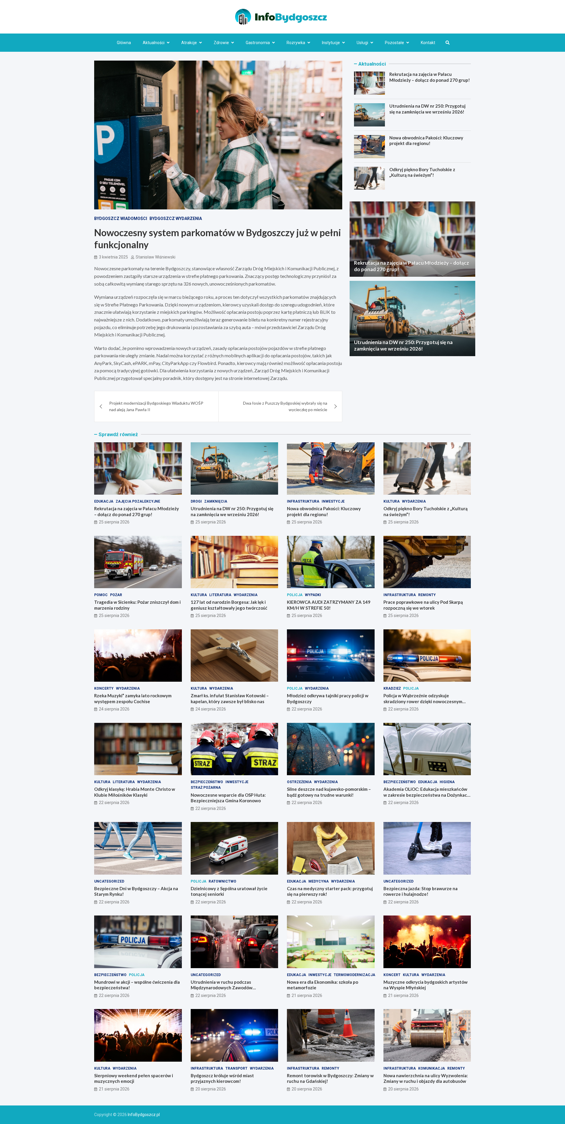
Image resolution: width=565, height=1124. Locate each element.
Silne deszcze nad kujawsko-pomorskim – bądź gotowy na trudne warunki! (329, 792)
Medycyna (318, 881)
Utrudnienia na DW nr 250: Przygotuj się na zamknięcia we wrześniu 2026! (427, 108)
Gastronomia (258, 42)
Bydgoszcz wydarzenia (175, 218)
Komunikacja (431, 1068)
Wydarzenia (414, 501)
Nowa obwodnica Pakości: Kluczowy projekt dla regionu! (426, 140)
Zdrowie (221, 42)
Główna (124, 42)
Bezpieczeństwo (207, 782)
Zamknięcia (215, 501)
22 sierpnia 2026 (307, 709)
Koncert (392, 975)
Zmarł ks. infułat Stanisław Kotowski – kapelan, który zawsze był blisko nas (230, 698)
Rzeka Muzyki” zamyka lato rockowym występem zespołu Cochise (133, 698)
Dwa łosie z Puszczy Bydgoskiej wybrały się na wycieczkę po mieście (285, 406)
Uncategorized (109, 881)
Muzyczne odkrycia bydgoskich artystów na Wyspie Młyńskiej (425, 984)
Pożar (116, 595)
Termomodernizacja (354, 975)
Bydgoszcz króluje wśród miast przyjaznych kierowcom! (222, 1078)
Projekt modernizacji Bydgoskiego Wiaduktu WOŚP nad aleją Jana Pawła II (156, 406)
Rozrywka (296, 42)
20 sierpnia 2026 (210, 1089)
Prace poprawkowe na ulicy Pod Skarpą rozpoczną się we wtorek (423, 605)
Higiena (447, 782)
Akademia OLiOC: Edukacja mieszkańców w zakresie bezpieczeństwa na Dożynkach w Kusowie (426, 794)
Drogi (196, 501)
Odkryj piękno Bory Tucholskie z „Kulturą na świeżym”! (422, 172)
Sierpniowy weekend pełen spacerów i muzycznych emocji (133, 1078)
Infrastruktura (303, 501)
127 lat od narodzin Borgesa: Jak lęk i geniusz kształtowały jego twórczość (229, 605)
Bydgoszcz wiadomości (120, 218)
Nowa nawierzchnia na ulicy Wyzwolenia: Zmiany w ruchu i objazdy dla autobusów (425, 1078)
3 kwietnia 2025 (113, 257)
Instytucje (331, 42)
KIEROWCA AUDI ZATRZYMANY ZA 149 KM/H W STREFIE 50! (328, 605)
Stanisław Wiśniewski (155, 257)
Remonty (427, 595)
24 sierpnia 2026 (114, 709)
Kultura (391, 501)
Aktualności (153, 42)
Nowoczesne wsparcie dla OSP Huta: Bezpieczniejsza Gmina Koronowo (228, 797)
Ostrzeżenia (299, 782)
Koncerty (104, 688)
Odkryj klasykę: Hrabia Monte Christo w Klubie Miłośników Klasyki (134, 792)
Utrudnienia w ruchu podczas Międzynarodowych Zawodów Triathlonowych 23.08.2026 (221, 987)
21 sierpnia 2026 (307, 995)
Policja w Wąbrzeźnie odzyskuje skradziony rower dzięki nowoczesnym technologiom (422, 701)
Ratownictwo (222, 881)
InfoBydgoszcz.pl (144, 1114)
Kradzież (392, 688)
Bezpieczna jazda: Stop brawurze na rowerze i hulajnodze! (420, 891)
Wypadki (313, 595)
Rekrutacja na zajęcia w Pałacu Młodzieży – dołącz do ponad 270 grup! (429, 77)
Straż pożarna (206, 788)
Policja (295, 595)
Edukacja (103, 501)
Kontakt (428, 42)
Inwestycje (333, 501)
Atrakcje (189, 42)
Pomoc (101, 595)
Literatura (220, 595)
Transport (236, 1068)
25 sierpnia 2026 (114, 522)
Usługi (362, 42)
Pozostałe (394, 42)
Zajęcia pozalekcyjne (138, 501)
